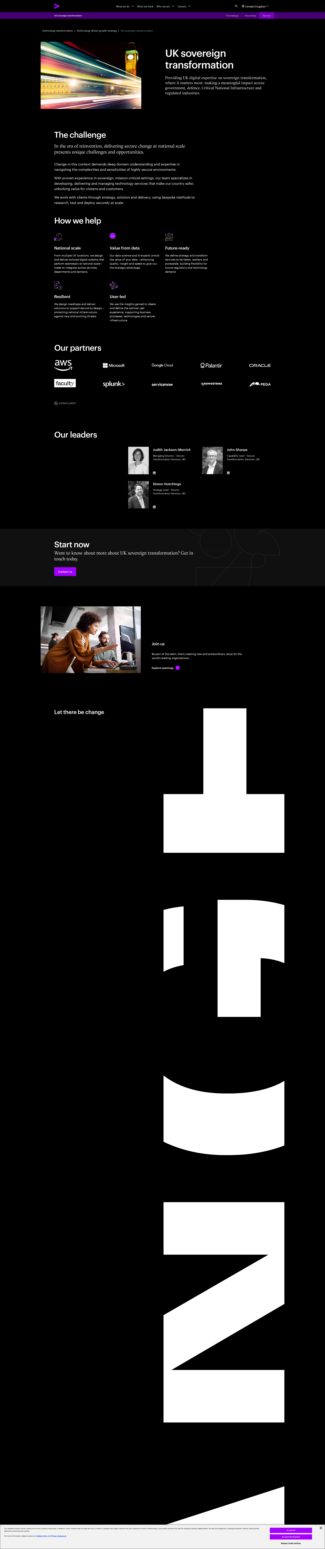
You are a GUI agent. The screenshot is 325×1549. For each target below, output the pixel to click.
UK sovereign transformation (68, 15)
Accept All (291, 1530)
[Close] (321, 1528)
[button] (65, 571)
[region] (162, 1537)
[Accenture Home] (64, 6)
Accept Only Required (291, 1537)
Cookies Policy (42, 1536)
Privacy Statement (58, 1536)
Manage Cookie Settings (291, 1543)
